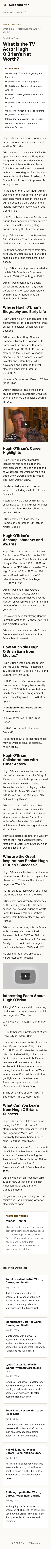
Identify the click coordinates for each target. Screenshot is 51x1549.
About (19, 12)
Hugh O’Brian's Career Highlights (22, 81)
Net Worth (8, 12)
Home (6, 24)
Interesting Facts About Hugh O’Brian (24, 119)
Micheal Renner (13, 38)
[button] (25, 424)
